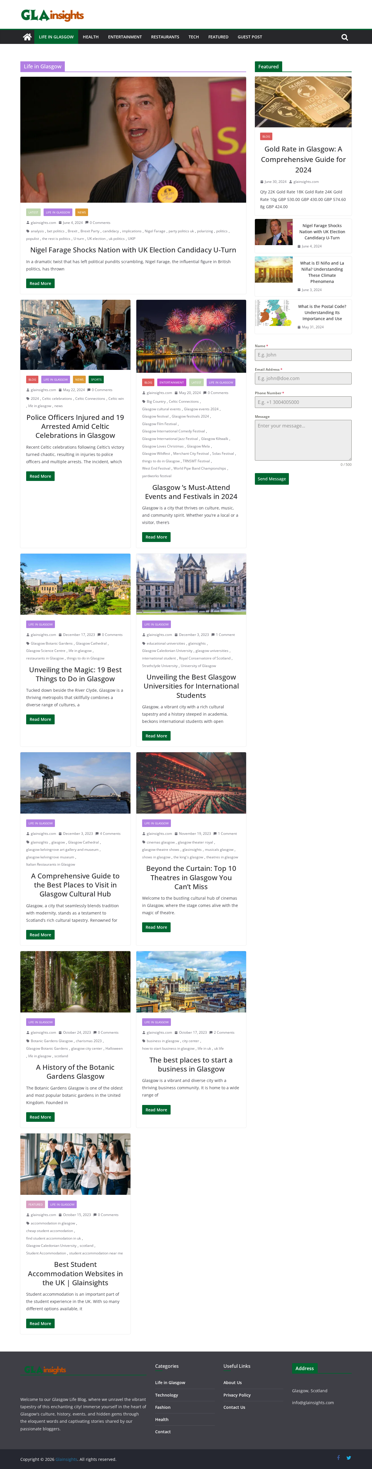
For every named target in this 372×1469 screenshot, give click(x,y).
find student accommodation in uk (53, 1238)
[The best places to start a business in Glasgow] (191, 981)
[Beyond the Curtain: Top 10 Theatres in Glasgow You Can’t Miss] (191, 783)
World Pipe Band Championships (200, 468)
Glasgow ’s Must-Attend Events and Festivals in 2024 (191, 491)
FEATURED (218, 37)
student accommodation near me (96, 1253)
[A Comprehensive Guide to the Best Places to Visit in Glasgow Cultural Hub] (75, 783)
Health (91, 37)
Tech (194, 37)
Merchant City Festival (191, 453)
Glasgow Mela (198, 446)
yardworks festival (156, 475)
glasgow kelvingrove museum (50, 857)
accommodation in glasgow (53, 1223)
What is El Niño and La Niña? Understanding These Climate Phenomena (322, 272)
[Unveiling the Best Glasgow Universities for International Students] (191, 584)
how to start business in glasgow (168, 1048)
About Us (232, 1382)
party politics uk (181, 231)
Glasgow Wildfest (156, 453)
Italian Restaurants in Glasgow (50, 864)
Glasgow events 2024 (201, 409)
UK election (96, 238)
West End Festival (156, 468)
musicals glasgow (219, 849)
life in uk (204, 1048)
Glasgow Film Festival (159, 423)
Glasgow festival (155, 416)
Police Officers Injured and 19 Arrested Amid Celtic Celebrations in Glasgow (75, 426)
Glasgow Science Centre (45, 650)
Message (262, 416)
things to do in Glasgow (161, 461)
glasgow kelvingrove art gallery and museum (62, 849)
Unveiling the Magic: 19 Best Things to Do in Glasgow (75, 674)
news (58, 405)
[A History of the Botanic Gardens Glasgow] (75, 981)
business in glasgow (163, 1040)
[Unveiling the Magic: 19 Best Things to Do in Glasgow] (75, 584)
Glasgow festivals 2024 (190, 416)
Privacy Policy (237, 1395)
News (82, 212)
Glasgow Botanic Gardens (52, 643)
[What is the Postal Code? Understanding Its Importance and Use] (274, 317)
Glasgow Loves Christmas (163, 446)
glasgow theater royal (195, 842)
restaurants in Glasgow (45, 658)
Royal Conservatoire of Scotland (204, 658)
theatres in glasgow (222, 857)
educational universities (166, 643)
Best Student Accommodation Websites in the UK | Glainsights (75, 1273)
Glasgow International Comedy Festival (173, 431)
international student (159, 658)
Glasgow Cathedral (91, 643)
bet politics (56, 231)
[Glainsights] (27, 37)
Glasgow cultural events (161, 409)
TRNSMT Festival (196, 461)
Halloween (114, 1048)
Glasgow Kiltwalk (214, 438)
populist (32, 238)
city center (190, 1040)
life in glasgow (39, 405)
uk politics (117, 238)
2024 (35, 398)
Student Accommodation (46, 1253)
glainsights (197, 643)
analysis (37, 231)
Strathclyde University (160, 665)
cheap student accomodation (49, 1230)
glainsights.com (43, 222)
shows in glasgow (156, 857)
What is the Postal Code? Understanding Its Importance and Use (322, 312)
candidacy (111, 231)
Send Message (272, 479)
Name (261, 345)
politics (222, 231)
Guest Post (250, 37)
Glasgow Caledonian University (167, 650)
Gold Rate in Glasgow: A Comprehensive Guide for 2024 (303, 159)
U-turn (79, 238)
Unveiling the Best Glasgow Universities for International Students (191, 686)
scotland (61, 1055)
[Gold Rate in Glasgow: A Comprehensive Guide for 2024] (303, 101)
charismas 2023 (89, 1040)
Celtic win (116, 398)
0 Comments (100, 222)
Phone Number (269, 393)
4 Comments (110, 833)
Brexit (72, 231)
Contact (163, 1431)
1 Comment (225, 634)
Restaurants (165, 37)
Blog (32, 379)
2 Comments (224, 1032)
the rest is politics (56, 238)
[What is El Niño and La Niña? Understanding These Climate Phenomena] (274, 276)
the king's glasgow (188, 857)
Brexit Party (90, 231)
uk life (219, 1048)
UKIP (131, 238)
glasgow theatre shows (160, 849)
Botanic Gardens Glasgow (52, 1040)
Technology (166, 1395)
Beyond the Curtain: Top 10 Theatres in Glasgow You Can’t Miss (191, 877)
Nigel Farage (155, 231)
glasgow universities (212, 650)
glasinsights (192, 849)
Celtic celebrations (57, 398)
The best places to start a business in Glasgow (191, 1064)
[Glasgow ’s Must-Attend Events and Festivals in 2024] (191, 336)
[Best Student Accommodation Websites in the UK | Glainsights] (75, 1164)
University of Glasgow (198, 665)
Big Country (156, 401)
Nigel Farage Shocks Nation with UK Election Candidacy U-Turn (133, 249)
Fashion (163, 1407)
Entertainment (125, 37)
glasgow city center (86, 1048)
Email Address (268, 369)
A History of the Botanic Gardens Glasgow (75, 1071)
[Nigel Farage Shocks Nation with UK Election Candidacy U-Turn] (133, 139)
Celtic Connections (90, 398)
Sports (96, 379)
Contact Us (234, 1407)
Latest (33, 212)
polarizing (205, 231)
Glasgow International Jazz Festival (170, 438)
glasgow (58, 842)
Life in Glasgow (56, 37)
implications (132, 231)
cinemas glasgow (161, 842)
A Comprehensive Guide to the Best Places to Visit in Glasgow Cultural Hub (75, 884)
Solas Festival (223, 453)
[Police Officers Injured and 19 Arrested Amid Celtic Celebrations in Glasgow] (75, 335)
